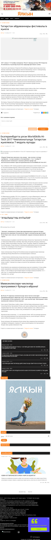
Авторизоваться (32, 129)
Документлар (22, 491)
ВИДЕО (7, 18)
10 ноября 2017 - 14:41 (9, 146)
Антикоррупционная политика (7, 523)
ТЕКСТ (2, 18)
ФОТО (11, 18)
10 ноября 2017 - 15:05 (9, 32)
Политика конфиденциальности (7, 529)
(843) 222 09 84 (36, 539)
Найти (4, 440)
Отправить (43, 129)
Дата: (2, 436)
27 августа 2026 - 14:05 (7, 353)
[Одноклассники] (44, 113)
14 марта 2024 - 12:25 (6, 456)
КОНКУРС (17, 18)
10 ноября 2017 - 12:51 (9, 221)
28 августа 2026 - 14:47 (7, 345)
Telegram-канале (28, 109)
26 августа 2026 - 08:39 (7, 368)
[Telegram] (47, 113)
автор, (2, 33)
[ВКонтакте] (42, 113)
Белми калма (5, 22)
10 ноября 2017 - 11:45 (9, 290)
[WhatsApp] (45, 113)
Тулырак (39, 529)
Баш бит (30, 491)
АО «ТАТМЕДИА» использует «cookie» (8, 524)
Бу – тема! (5, 214)
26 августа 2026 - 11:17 (7, 361)
